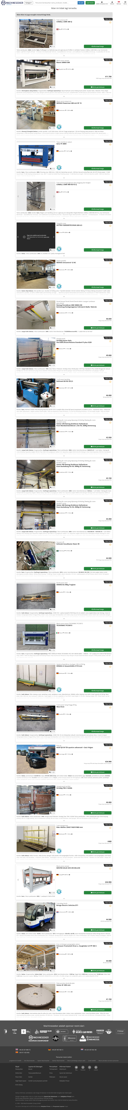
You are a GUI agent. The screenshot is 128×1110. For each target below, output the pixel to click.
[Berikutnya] (53, 33)
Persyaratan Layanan (58, 1106)
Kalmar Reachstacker (58, 1060)
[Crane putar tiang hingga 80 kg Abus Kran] (36, 718)
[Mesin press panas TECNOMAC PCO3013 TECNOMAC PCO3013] (36, 637)
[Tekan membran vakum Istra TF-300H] (36, 155)
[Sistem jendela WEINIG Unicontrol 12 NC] (36, 274)
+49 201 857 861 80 (90, 1050)
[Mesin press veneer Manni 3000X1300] (36, 74)
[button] (125, 2)
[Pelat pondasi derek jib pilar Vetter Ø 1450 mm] (36, 996)
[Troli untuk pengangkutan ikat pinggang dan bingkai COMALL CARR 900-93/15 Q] (36, 196)
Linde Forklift (92, 1060)
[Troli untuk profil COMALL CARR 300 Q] (36, 33)
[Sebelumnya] (18, 33)
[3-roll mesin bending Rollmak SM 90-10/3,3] (36, 392)
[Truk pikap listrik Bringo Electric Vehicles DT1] (36, 917)
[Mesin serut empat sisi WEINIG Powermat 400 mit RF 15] (36, 114)
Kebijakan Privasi (45, 1106)
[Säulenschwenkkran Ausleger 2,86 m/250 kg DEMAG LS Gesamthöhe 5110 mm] (36, 677)
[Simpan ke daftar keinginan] (110, 22)
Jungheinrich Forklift (15, 1060)
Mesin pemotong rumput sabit (76, 1060)
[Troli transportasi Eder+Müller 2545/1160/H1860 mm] (36, 839)
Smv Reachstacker (29, 1060)
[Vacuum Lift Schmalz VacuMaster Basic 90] (36, 555)
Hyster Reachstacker (43, 1060)
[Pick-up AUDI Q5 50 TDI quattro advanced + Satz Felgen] (36, 759)
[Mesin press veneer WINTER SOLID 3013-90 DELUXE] (36, 879)
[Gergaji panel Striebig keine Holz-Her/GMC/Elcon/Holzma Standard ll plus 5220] (36, 352)
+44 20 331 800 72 (24, 1050)
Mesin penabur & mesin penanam (109, 1060)
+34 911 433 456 (24, 1053)
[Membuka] (64, 55)
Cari (81, 3)
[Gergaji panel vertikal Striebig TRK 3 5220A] (36, 799)
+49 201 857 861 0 (57, 1050)
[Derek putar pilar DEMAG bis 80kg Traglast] (36, 596)
